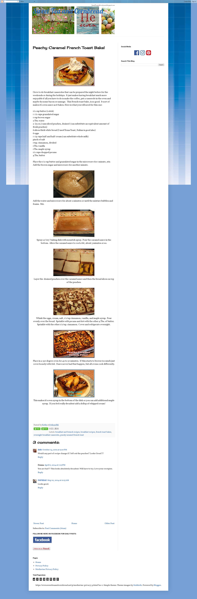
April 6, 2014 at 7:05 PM (55, 465)
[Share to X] (54, 429)
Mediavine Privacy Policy (46, 569)
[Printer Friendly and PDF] (37, 429)
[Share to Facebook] (56, 429)
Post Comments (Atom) (55, 528)
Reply (40, 457)
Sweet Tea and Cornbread (68, 10)
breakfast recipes (88, 432)
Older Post (109, 523)
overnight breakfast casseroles (46, 435)
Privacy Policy (41, 565)
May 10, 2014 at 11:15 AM (58, 480)
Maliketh (137, 585)
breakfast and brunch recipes (67, 432)
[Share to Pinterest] (58, 429)
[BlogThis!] (52, 429)
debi (40, 449)
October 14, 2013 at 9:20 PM (54, 449)
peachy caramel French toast (72, 435)
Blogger (157, 585)
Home (74, 523)
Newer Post (38, 523)
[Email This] (50, 429)
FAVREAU (42, 480)
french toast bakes (103, 432)
